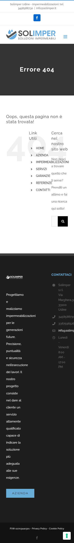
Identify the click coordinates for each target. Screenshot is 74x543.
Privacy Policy (39, 528)
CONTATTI (43, 190)
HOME (40, 148)
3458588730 (25, 8)
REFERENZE (44, 183)
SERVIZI (41, 169)
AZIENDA (42, 155)
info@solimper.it (46, 8)
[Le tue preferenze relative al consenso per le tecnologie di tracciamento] (67, 536)
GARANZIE (43, 176)
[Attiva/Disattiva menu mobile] (66, 37)
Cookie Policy (56, 528)
